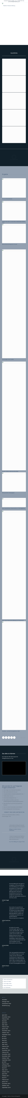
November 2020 (6, 1056)
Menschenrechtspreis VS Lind (9, 244)
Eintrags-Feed (5, 1001)
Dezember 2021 (6, 1050)
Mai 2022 (4, 1040)
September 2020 (6, 1060)
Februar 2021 (5, 1052)
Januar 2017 (5, 1081)
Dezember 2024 (6, 1017)
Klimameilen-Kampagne (8, 492)
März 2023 (4, 1024)
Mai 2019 (4, 1068)
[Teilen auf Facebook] (12, 979)
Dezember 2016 (6, 1083)
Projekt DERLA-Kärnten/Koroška (10, 471)
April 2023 (4, 1023)
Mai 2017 (4, 1077)
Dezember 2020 (6, 1054)
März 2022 (4, 1044)
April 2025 (4, 1015)
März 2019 (4, 1070)
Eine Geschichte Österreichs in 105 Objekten (13, 508)
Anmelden (4, 999)
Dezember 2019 (6, 1066)
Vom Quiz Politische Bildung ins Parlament (13, 620)
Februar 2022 (5, 1046)
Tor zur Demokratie (7, 198)
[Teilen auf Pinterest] (12, 985)
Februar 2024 (5, 1019)
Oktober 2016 (5, 1085)
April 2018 (4, 1073)
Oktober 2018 (5, 1071)
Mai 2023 (4, 1021)
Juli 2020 (4, 1062)
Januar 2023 (5, 1028)
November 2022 (6, 1030)
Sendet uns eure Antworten (14, 812)
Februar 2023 (5, 1026)
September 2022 (6, 1034)
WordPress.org (6, 1005)
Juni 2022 (4, 1038)
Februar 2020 (5, 1064)
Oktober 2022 (5, 1032)
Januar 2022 (5, 1048)
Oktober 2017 (5, 1075)
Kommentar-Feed (6, 1003)
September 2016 (6, 1087)
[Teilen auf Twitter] (11, 981)
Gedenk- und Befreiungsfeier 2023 (11, 731)
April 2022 (4, 1042)
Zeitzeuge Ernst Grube (8, 359)
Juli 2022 (4, 1036)
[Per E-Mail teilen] (10, 987)
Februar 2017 (5, 1079)
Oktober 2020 (5, 1058)
